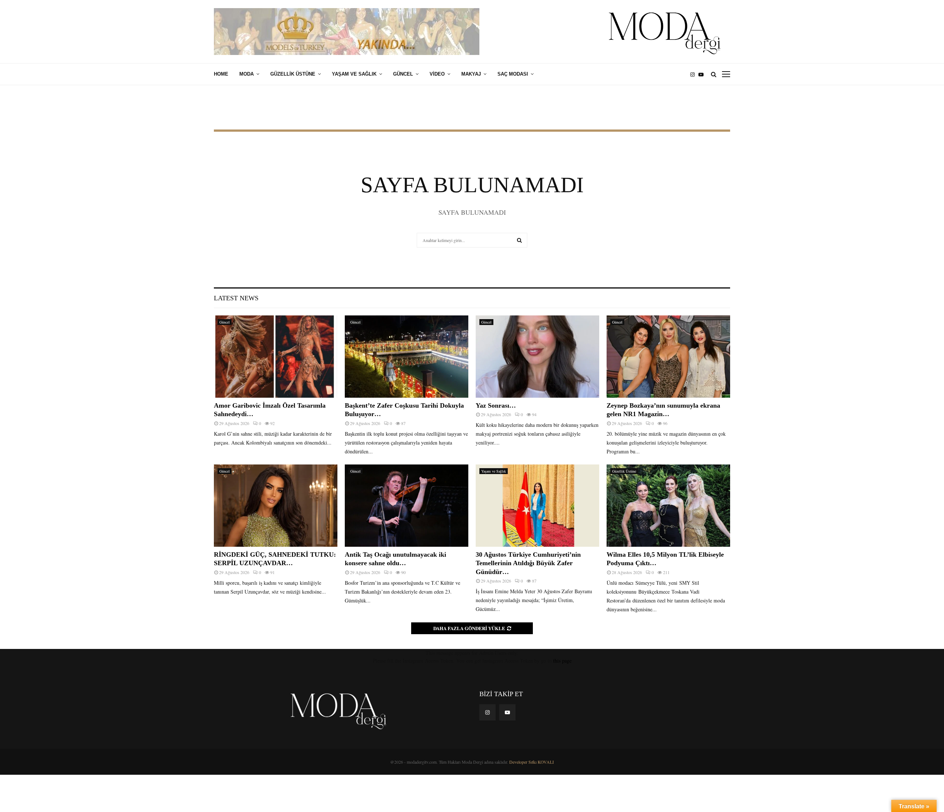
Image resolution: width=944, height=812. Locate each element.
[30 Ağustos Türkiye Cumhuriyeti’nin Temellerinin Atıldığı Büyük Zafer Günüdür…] (537, 505)
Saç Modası (512, 74)
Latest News (236, 298)
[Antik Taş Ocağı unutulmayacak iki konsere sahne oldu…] (406, 505)
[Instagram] (694, 74)
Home (221, 74)
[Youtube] (702, 74)
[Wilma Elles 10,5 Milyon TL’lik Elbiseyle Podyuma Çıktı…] (668, 505)
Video (437, 74)
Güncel (403, 74)
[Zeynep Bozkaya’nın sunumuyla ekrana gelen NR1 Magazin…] (668, 356)
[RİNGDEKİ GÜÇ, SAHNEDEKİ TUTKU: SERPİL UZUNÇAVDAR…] (275, 505)
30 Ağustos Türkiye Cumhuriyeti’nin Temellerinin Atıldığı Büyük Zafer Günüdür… (528, 563)
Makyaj (471, 74)
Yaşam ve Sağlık (354, 74)
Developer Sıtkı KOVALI (531, 762)
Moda (246, 74)
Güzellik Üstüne (292, 74)
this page (562, 660)
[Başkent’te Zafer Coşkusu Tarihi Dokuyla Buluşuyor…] (406, 356)
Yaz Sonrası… (496, 405)
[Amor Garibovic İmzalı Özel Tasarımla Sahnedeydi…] (275, 356)
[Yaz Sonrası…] (537, 356)
